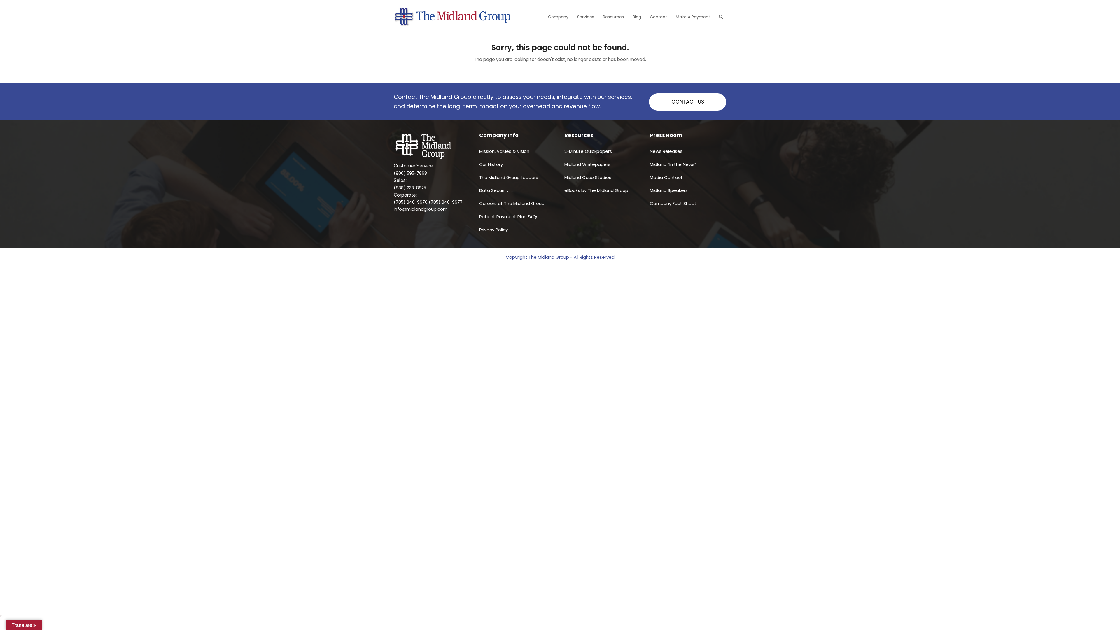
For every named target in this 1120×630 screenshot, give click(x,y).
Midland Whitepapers (587, 164)
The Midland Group (548, 257)
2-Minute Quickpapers (588, 151)
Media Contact (666, 177)
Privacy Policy (493, 230)
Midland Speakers (669, 190)
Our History (491, 164)
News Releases (666, 151)
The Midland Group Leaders (508, 177)
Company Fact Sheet (673, 203)
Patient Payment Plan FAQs (508, 217)
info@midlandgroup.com (420, 209)
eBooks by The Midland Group (596, 190)
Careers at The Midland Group (512, 203)
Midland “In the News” (673, 164)
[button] (721, 17)
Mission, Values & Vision (504, 151)
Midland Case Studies (587, 177)
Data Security (494, 190)
